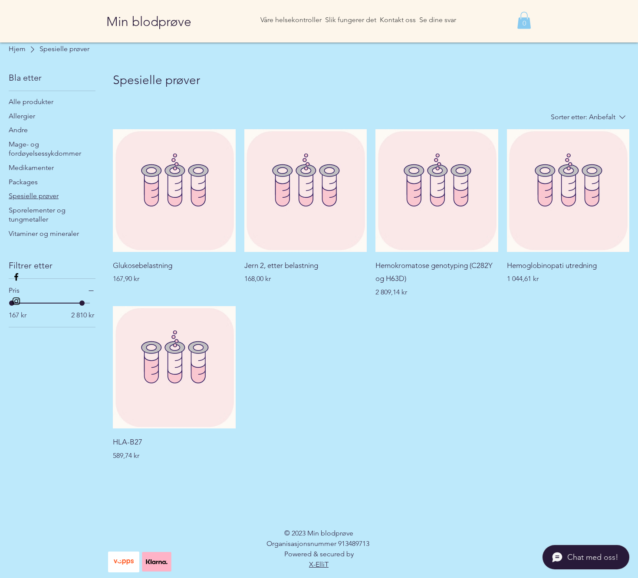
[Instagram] (16, 301)
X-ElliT (319, 564)
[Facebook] (16, 277)
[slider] (82, 303)
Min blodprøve (148, 21)
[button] (524, 20)
